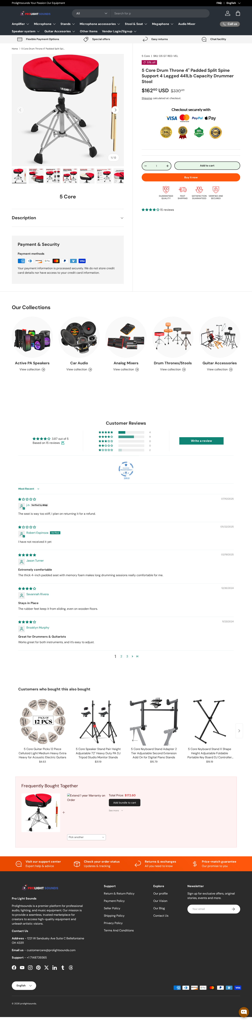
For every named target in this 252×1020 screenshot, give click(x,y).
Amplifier (18, 24)
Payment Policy (114, 901)
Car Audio (79, 363)
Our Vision (160, 901)
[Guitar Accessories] (219, 337)
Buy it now (191, 177)
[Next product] (239, 730)
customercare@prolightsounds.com (51, 950)
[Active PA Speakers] (32, 337)
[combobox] (141, 13)
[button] (238, 13)
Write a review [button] (201, 441)
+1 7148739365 (37, 957)
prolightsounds (28, 1003)
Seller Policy (112, 908)
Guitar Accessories (220, 363)
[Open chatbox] (244, 1012)
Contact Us (160, 916)
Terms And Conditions (119, 930)
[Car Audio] (79, 337)
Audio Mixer (186, 24)
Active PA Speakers (32, 363)
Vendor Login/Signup (117, 31)
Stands (66, 24)
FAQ (219, 3)
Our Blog (159, 908)
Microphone (42, 24)
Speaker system (23, 31)
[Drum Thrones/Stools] (173, 337)
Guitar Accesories (57, 31)
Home (15, 49)
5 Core (146, 56)
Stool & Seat (134, 24)
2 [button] (121, 656)
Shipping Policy (114, 916)
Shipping (147, 98)
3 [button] (127, 656)
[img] (27, 499)
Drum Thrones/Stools (173, 363)
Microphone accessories (98, 24)
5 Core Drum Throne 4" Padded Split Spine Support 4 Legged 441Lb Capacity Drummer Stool (43, 49)
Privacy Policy (113, 923)
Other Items (89, 31)
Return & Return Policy (119, 893)
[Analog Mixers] (126, 337)
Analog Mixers (126, 363)
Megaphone (160, 24)
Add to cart (207, 165)
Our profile (160, 893)
